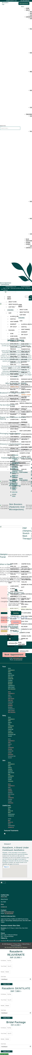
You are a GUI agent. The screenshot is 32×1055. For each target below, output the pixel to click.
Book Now (16, 613)
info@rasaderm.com (18, 658)
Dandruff (10, 770)
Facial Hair (10, 678)
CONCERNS (10, 310)
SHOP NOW (10, 636)
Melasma (10, 682)
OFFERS (28, 242)
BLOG (27, 239)
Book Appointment (11, 813)
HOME (27, 8)
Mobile (2, 972)
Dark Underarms (11, 724)
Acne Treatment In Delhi (11, 670)
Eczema (10, 727)
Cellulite (10, 769)
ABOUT (28, 10)
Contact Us (11, 815)
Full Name (3, 960)
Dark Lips (10, 676)
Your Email (3, 966)
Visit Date (3, 976)
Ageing (10, 673)
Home (9, 807)
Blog (9, 809)
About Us (10, 810)
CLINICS (28, 244)
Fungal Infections (10, 731)
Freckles (10, 680)
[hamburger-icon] (27, 296)
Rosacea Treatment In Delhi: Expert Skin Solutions (11, 686)
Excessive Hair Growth (12, 735)
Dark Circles (11, 675)
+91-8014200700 (18, 659)
